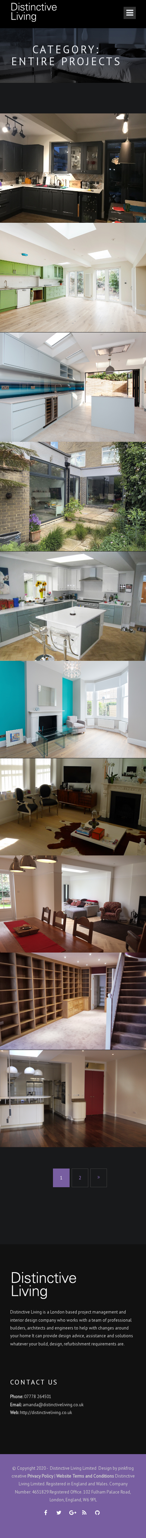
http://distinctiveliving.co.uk (46, 1412)
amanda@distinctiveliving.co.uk (53, 1405)
